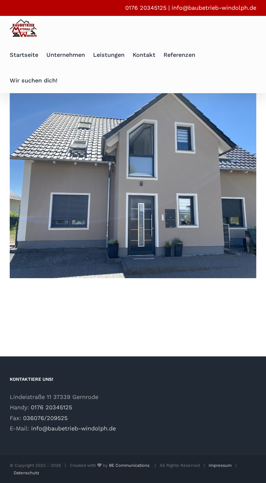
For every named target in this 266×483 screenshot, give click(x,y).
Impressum (220, 465)
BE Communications (130, 465)
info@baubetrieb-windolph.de (214, 7)
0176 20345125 (51, 407)
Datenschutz (26, 472)
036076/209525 (45, 418)
